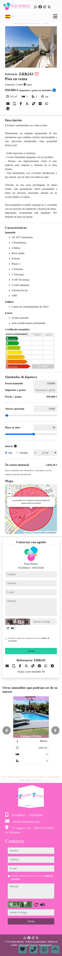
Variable (23, 452)
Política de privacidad (36, 941)
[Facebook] (40, 7)
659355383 (38, 567)
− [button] (9, 494)
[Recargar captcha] (7, 628)
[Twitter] (49, 7)
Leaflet (27, 532)
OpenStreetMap (39, 532)
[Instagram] (44, 7)
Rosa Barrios (18, 941)
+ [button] (9, 489)
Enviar (31, 651)
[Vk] (40, 104)
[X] (27, 104)
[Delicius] (34, 104)
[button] (6, 730)
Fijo (10, 452)
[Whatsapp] (35, 7)
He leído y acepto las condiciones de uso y (28, 639)
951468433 (24, 567)
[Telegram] (7, 108)
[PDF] (15, 104)
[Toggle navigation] (55, 16)
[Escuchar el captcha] (12, 628)
